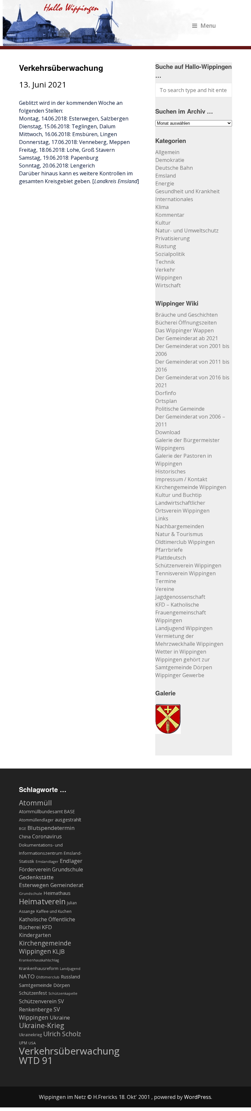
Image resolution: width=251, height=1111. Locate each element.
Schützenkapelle (62, 993)
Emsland (165, 175)
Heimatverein (42, 901)
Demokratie (169, 160)
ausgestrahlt (68, 820)
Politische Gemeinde (180, 408)
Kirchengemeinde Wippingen (190, 487)
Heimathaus (57, 893)
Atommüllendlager (36, 820)
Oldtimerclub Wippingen (185, 542)
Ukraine (60, 1017)
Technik (165, 261)
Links (161, 518)
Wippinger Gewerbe (179, 675)
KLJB (58, 951)
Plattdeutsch (170, 557)
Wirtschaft (168, 285)
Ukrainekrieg (30, 1034)
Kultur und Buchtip (178, 495)
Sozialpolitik (170, 254)
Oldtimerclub (47, 977)
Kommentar (169, 214)
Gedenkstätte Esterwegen (36, 881)
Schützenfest (33, 993)
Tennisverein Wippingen (185, 573)
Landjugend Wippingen (183, 628)
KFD (47, 927)
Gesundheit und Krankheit (187, 191)
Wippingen (168, 277)
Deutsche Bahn (174, 167)
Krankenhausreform (39, 968)
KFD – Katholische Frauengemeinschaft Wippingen (180, 612)
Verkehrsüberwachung (69, 1050)
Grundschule (30, 893)
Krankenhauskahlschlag (39, 960)
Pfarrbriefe (169, 549)
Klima (162, 207)
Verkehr (165, 269)
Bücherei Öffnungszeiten (186, 322)
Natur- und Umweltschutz (187, 230)
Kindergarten (35, 935)
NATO (27, 976)
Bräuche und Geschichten (186, 314)
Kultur (163, 222)
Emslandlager (47, 861)
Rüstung (165, 246)
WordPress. (198, 1097)
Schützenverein (38, 1001)
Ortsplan (166, 401)
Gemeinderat (66, 885)
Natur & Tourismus (179, 534)
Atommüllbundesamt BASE (47, 811)
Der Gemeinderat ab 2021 (186, 338)
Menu (208, 25)
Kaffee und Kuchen (54, 911)
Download (167, 432)
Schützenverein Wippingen (188, 565)
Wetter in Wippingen (180, 651)
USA (32, 1042)
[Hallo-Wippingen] (109, 42)
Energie (164, 183)
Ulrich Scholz (62, 1034)
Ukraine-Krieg (41, 1025)
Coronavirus (47, 836)
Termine (165, 581)
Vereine (164, 589)
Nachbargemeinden (179, 526)
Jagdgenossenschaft (180, 596)
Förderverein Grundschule (51, 869)
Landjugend (70, 968)
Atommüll (35, 802)
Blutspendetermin (51, 828)
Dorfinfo (165, 393)
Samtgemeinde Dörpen (44, 985)
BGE (22, 828)
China (25, 836)
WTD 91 (36, 1060)
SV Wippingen (39, 1013)
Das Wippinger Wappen (184, 330)
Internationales (174, 199)
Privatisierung (172, 238)
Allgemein (167, 152)
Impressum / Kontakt (181, 479)
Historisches (170, 471)
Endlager (71, 861)
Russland (70, 976)
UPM (23, 1042)
